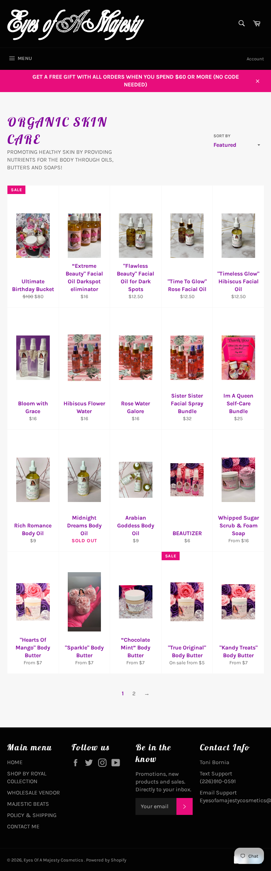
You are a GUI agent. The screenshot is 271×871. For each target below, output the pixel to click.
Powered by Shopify (106, 860)
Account (255, 58)
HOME (15, 762)
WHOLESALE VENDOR (33, 792)
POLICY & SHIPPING (31, 815)
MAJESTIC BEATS (28, 803)
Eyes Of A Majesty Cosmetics (54, 860)
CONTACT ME (23, 826)
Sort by (221, 135)
